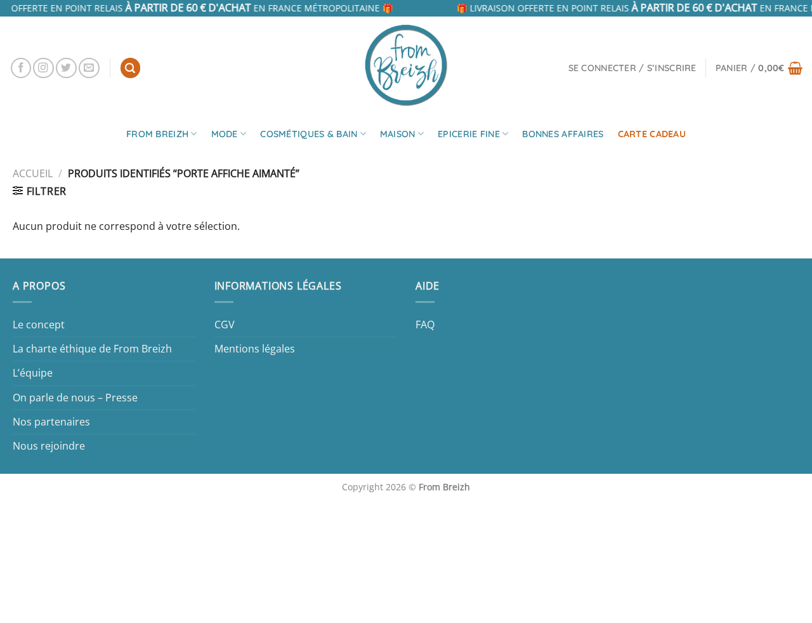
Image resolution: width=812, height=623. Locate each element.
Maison (398, 134)
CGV (224, 325)
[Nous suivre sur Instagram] (43, 68)
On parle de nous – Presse (75, 398)
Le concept (39, 325)
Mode (224, 134)
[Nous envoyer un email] (89, 68)
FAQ (425, 325)
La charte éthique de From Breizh (92, 349)
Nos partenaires (51, 422)
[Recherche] (131, 68)
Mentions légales (254, 349)
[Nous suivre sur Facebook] (21, 68)
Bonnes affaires (562, 134)
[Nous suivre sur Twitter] (66, 68)
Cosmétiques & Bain (308, 134)
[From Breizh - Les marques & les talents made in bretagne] (406, 65)
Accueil (33, 173)
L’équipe (33, 373)
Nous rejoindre (49, 446)
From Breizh (157, 134)
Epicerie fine (469, 134)
